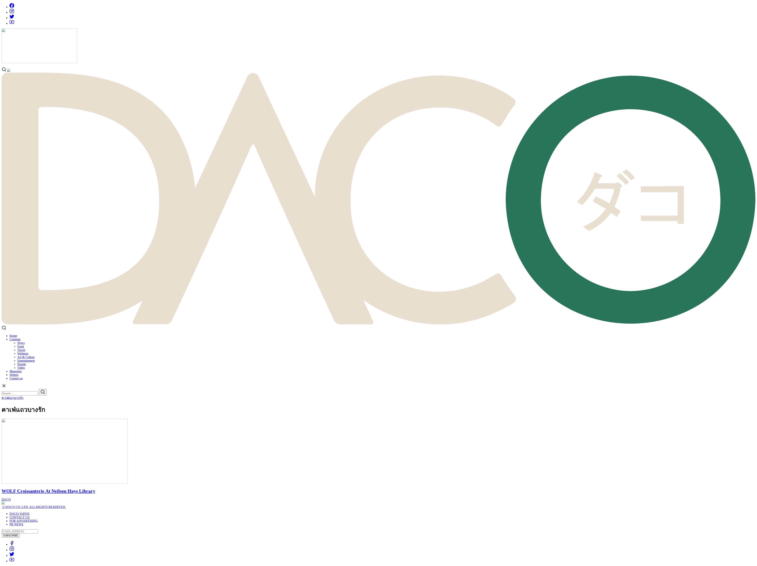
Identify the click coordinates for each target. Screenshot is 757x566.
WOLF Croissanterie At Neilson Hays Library (48, 491)
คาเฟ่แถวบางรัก (12, 398)
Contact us (16, 378)
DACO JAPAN (19, 513)
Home (13, 335)
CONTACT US (19, 517)
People (21, 364)
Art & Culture (26, 357)
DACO (6, 499)
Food (20, 346)
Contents (15, 339)
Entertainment (26, 360)
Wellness (22, 353)
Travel (21, 350)
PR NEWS (16, 524)
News (21, 343)
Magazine (15, 371)
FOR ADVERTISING (23, 520)
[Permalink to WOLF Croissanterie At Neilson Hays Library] (65, 482)
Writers (13, 374)
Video (21, 367)
